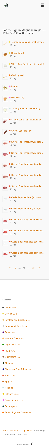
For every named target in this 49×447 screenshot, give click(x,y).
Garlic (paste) (17, 75)
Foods (10, 308)
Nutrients (14, 430)
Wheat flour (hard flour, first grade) (27, 64)
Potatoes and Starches (17, 320)
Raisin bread (17, 53)
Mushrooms (12, 357)
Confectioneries (14, 400)
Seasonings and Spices (18, 412)
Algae (9, 363)
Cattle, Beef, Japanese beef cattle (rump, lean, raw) (27, 253)
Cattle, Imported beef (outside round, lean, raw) (27, 197)
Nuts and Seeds (14, 338)
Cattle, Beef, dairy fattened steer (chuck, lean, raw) (27, 230)
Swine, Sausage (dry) (21, 131)
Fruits (10, 351)
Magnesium (26, 430)
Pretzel (14, 86)
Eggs (9, 381)
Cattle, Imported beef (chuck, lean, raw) (27, 208)
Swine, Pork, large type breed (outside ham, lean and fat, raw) (27, 164)
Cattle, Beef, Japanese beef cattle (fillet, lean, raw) (27, 241)
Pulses (10, 332)
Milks (9, 388)
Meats (10, 375)
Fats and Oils (12, 394)
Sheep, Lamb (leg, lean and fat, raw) (27, 120)
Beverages (12, 406)
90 (33, 267)
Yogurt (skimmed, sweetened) (25, 108)
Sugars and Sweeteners (18, 326)
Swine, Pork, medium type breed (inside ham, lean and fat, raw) (27, 142)
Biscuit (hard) (17, 97)
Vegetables (12, 344)
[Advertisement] (24, 17)
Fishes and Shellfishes (18, 369)
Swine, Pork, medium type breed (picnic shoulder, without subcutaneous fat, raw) (27, 153)
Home (5, 430)
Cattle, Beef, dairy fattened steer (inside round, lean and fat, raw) (27, 219)
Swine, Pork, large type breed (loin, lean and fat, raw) (27, 175)
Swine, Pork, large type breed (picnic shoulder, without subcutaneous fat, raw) (27, 186)
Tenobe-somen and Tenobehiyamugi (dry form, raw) (27, 42)
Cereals (11, 314)
